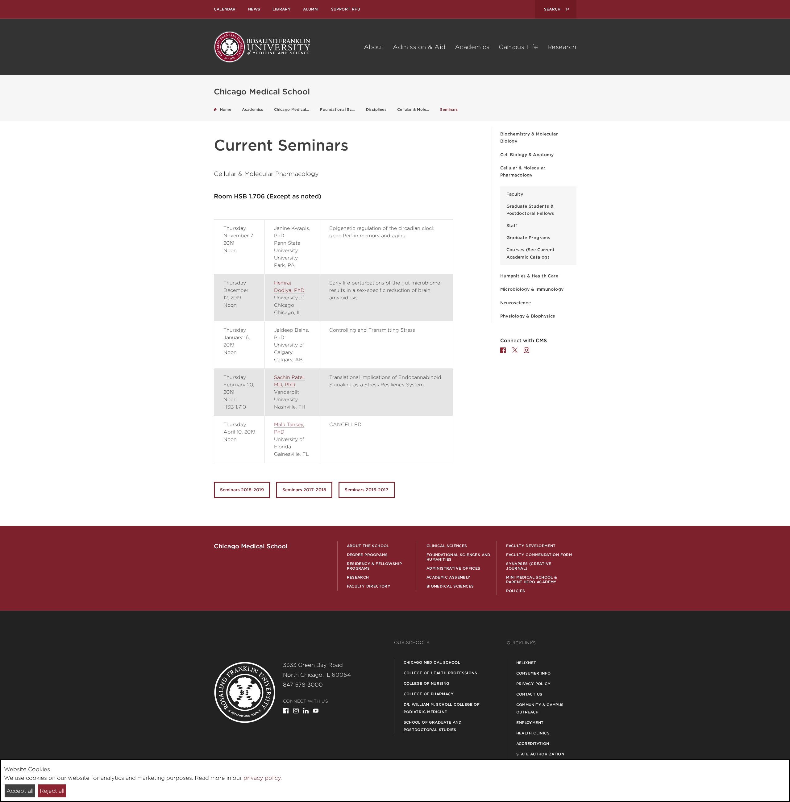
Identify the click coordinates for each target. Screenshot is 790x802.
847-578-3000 (303, 684)
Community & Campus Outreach (540, 708)
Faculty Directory (369, 586)
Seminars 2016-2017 (367, 489)
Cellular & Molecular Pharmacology (523, 171)
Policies (515, 590)
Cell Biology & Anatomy (527, 154)
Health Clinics (533, 733)
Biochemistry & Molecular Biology (529, 137)
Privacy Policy (533, 683)
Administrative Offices (453, 568)
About (374, 47)
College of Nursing (426, 683)
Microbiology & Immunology (532, 289)
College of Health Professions (440, 673)
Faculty (514, 194)
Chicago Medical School (432, 662)
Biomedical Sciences (450, 586)
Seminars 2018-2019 (242, 489)
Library (281, 9)
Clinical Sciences (446, 545)
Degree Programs (367, 554)
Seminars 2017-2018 (304, 489)
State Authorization (540, 754)
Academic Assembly (448, 577)
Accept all (19, 790)
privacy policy (262, 778)
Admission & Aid (419, 47)
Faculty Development (531, 545)
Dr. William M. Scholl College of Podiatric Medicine (442, 708)
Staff (511, 225)
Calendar (225, 9)
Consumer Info (533, 673)
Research (561, 47)
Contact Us (529, 694)
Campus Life (518, 47)
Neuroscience (515, 302)
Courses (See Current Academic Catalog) (530, 253)
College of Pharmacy (429, 694)
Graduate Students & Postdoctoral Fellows (530, 210)
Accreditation (532, 743)
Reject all (52, 790)
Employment (530, 722)
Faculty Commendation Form (539, 554)
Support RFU (345, 9)
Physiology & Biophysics (527, 316)
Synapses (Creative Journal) (528, 566)
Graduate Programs (528, 237)
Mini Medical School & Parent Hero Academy (531, 579)
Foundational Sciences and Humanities (458, 557)
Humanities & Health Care (529, 275)
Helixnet (526, 662)
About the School (368, 545)
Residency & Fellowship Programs (374, 566)
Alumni (310, 9)
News (254, 9)
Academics (472, 47)
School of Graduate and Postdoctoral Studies (433, 726)
